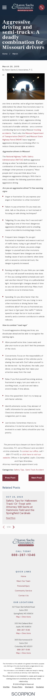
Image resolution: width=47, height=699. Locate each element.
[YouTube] (26, 562)
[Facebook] (20, 562)
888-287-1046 (23, 555)
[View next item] (13, 527)
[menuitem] (6, 687)
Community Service (23, 590)
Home (23, 576)
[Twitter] (14, 562)
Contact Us (23, 595)
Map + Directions (23, 617)
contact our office (30, 451)
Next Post (36, 477)
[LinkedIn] (32, 562)
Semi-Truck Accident (34, 470)
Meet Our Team (23, 581)
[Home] (22, 7)
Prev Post (10, 477)
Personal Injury (23, 586)
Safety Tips (19, 470)
